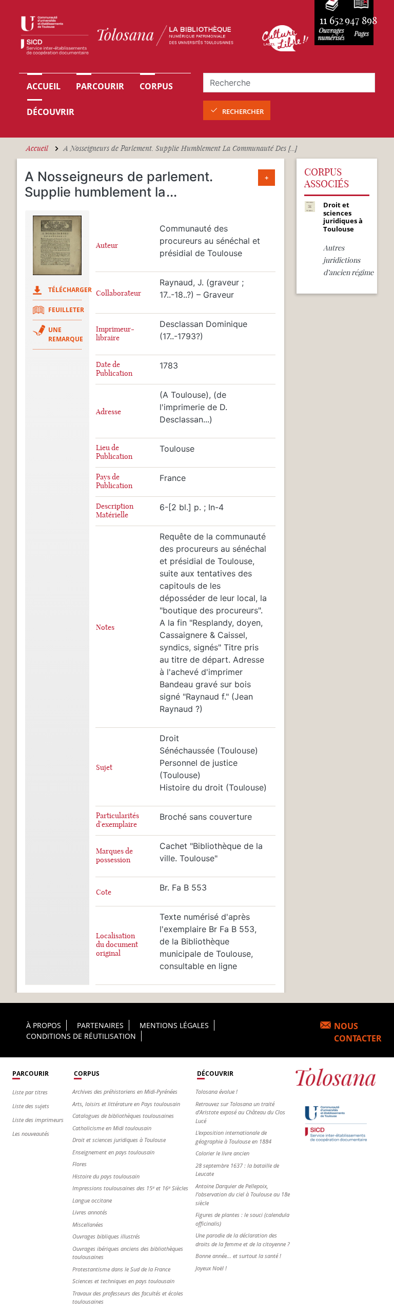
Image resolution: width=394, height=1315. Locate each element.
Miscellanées (87, 1224)
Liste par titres (30, 1092)
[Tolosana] (134, 38)
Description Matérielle (114, 510)
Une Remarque (65, 334)
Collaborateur (118, 293)
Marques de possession (114, 855)
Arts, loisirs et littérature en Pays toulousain (126, 1104)
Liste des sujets (30, 1106)
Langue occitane (92, 1200)
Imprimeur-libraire (115, 333)
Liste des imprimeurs (38, 1120)
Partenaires (100, 1025)
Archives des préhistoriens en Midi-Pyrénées (125, 1091)
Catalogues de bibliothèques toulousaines (123, 1115)
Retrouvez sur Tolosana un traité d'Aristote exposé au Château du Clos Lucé (240, 1112)
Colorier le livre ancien (222, 1153)
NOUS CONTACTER (358, 1032)
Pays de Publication (114, 481)
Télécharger (70, 289)
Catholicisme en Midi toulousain (111, 1128)
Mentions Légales (174, 1025)
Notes (105, 627)
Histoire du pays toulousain (106, 1176)
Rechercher (243, 111)
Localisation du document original (117, 945)
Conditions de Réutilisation (81, 1036)
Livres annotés (89, 1212)
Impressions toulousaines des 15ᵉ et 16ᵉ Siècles (130, 1188)
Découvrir (50, 112)
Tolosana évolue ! (216, 1091)
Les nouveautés (30, 1133)
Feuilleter (66, 309)
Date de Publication (114, 369)
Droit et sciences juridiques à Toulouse (119, 1140)
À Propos (43, 1025)
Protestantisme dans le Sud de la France (121, 1269)
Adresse (108, 412)
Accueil (44, 86)
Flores (79, 1164)
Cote (103, 892)
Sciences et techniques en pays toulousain (123, 1281)
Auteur (107, 245)
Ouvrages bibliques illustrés (106, 1236)
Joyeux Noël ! (211, 1268)
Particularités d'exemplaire (117, 820)
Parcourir (100, 86)
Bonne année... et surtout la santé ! (238, 1256)
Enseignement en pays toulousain (113, 1152)
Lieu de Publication (114, 452)
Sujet (104, 767)
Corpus (156, 86)
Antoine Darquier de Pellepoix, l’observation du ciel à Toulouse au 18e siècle (242, 1194)
